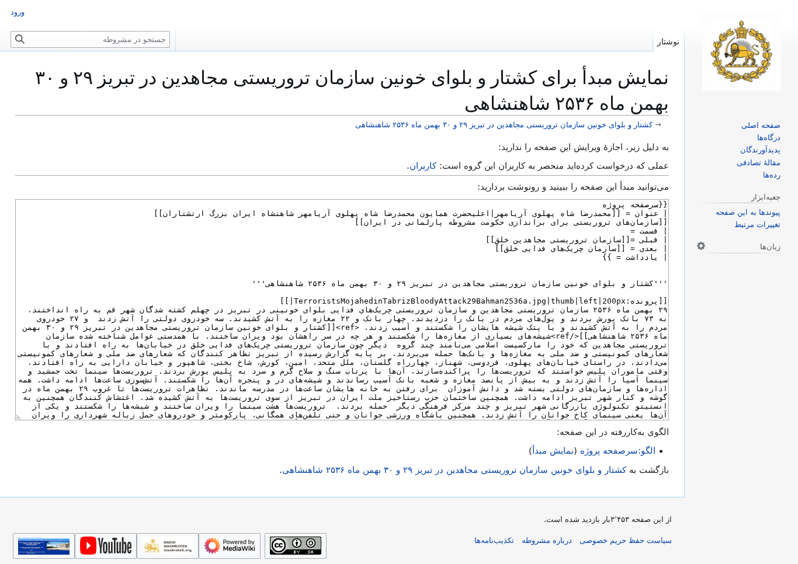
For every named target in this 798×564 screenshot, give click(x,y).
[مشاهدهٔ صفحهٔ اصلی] (741, 51)
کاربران (423, 166)
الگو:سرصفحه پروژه (617, 450)
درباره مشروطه (547, 540)
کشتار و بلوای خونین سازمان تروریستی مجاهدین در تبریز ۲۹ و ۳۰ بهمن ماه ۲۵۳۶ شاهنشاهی (504, 124)
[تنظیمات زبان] (701, 245)
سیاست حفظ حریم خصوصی (626, 540)
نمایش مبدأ (553, 450)
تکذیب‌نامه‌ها (494, 540)
